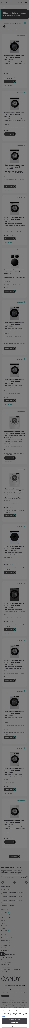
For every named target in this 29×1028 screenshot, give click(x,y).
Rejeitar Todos (14, 1022)
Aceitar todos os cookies (14, 1019)
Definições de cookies (14, 1026)
